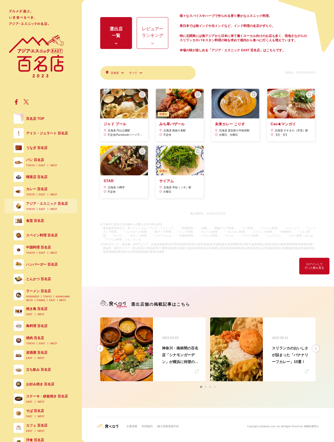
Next (315, 348)
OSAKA (41, 300)
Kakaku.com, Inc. (271, 426)
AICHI (29, 300)
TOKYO (30, 165)
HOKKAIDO (32, 296)
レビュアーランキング (152, 32)
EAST (42, 165)
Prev (100, 348)
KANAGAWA (63, 296)
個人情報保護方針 (168, 426)
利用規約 (147, 426)
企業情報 (131, 426)
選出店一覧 (116, 32)
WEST (53, 165)
